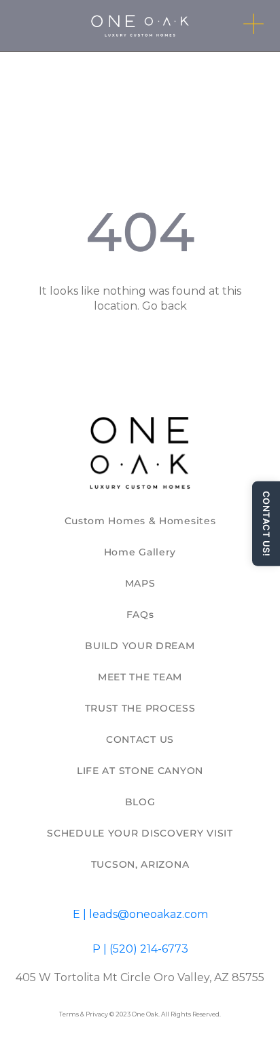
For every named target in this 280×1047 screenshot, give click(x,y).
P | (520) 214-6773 (140, 948)
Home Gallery (140, 552)
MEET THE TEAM (140, 677)
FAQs (140, 614)
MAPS (140, 583)
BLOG (140, 802)
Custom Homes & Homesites (140, 521)
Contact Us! (266, 524)
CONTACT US (140, 739)
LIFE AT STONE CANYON (140, 771)
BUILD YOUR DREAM (139, 646)
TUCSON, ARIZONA (140, 864)
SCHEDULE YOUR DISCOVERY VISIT (139, 833)
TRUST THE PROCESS (140, 708)
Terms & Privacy (83, 1014)
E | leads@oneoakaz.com (140, 914)
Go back (164, 305)
